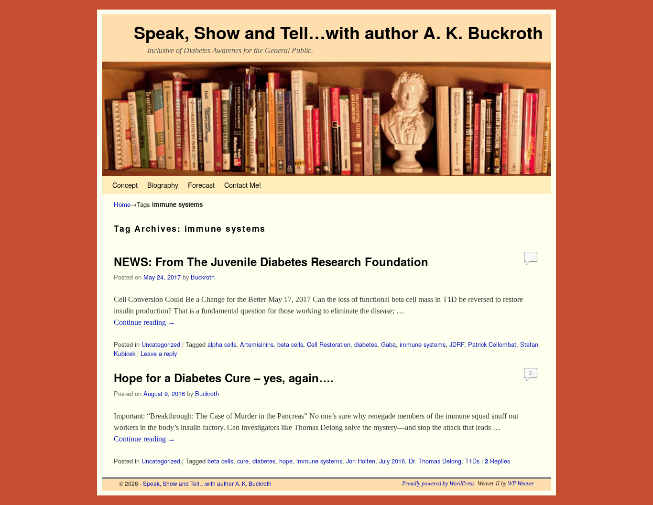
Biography (162, 185)
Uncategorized (160, 344)
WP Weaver (521, 483)
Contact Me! (242, 185)
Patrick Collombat (492, 344)
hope (286, 460)
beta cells (290, 344)
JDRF (456, 344)
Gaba (388, 344)
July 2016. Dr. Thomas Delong (420, 460)
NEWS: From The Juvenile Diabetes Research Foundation (271, 261)
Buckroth (203, 276)
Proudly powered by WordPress (438, 483)
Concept (125, 185)
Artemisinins (256, 344)
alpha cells (221, 344)
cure (243, 460)
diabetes (365, 344)
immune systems (423, 344)
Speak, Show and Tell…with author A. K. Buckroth (338, 32)
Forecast (201, 185)
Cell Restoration (328, 344)
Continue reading (144, 322)
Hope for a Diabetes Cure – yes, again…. (224, 377)
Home (122, 204)
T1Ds (472, 460)
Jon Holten (360, 460)
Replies (497, 460)
